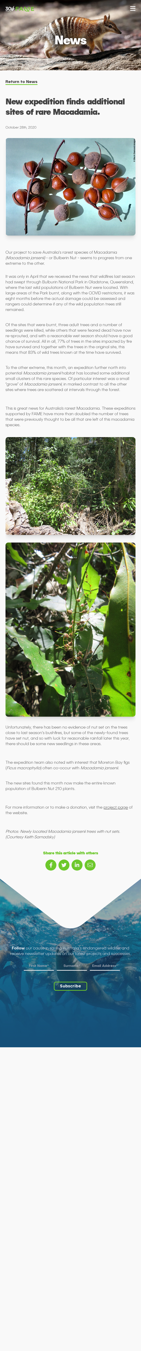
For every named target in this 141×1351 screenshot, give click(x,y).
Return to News (21, 81)
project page (116, 807)
